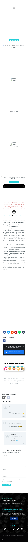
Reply (23, 416)
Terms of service (21, 539)
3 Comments (21, 378)
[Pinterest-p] (9, 529)
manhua (22, 380)
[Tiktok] (18, 529)
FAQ (4, 539)
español (15, 380)
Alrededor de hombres (14, 376)
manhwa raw (7, 381)
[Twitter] (13, 529)
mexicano (11, 381)
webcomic (12, 383)
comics (11, 380)
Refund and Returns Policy (11, 539)
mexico (15, 381)
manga (18, 380)
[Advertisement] (14, 25)
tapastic (22, 381)
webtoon (16, 383)
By (7, 378)
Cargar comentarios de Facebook (14, 352)
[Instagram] (14, 212)
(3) (5, 396)
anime (8, 380)
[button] (14, 8)
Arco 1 (21, 376)
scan (19, 381)
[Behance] (22, 529)
